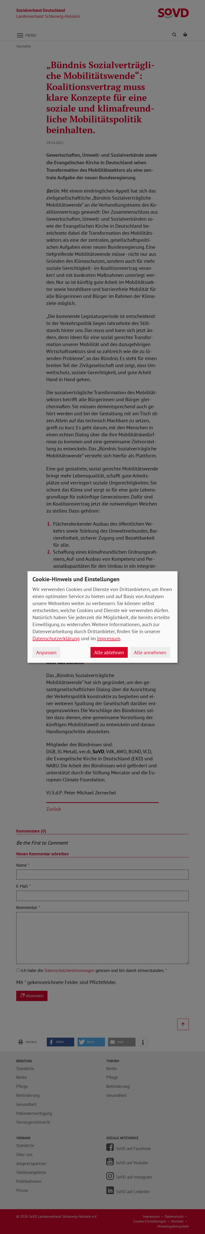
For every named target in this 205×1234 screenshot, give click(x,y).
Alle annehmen (150, 652)
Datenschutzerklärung (56, 638)
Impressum (108, 638)
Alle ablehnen (109, 652)
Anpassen (46, 652)
